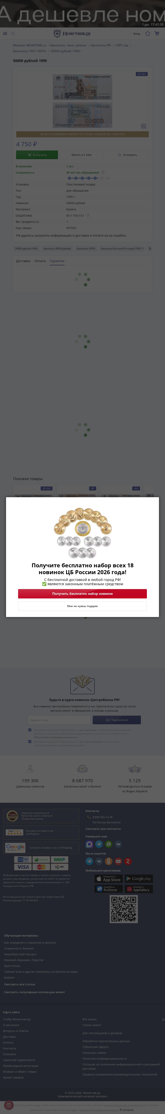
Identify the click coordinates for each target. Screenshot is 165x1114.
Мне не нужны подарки (82, 606)
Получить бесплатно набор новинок (82, 594)
